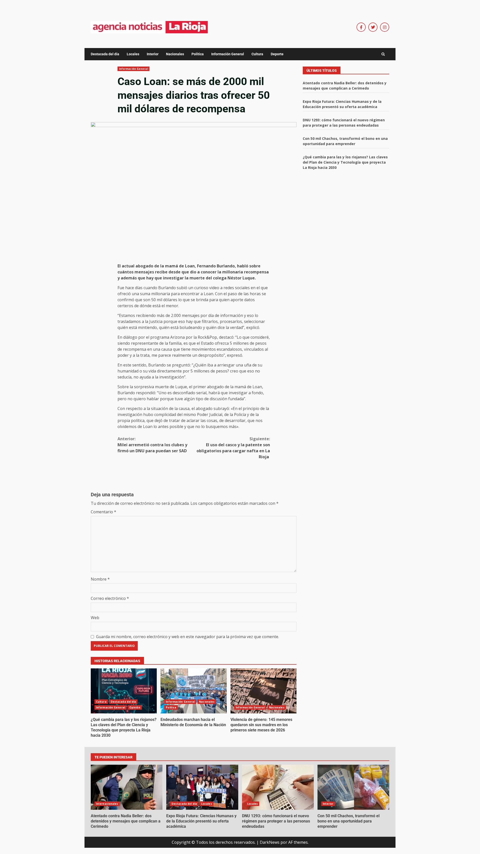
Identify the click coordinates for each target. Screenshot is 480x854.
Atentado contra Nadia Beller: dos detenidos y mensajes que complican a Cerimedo (126, 787)
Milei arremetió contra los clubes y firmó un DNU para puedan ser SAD (152, 445)
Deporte (277, 54)
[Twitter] (373, 27)
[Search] (383, 54)
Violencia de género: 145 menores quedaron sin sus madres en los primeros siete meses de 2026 (263, 690)
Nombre (100, 579)
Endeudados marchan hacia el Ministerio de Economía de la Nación (193, 690)
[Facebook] (361, 27)
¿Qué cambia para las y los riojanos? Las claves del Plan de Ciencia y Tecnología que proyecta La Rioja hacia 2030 (124, 690)
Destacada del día (105, 54)
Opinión (134, 707)
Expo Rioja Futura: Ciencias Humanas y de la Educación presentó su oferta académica (202, 787)
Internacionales (107, 803)
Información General (227, 54)
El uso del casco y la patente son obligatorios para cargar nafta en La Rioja (233, 448)
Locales (133, 54)
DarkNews (270, 842)
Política (198, 54)
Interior (152, 54)
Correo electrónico (110, 598)
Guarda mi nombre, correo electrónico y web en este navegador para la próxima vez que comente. (187, 636)
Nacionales (175, 54)
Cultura (257, 54)
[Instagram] (384, 27)
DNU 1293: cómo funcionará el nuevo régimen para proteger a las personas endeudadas (278, 787)
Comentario (103, 512)
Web (95, 617)
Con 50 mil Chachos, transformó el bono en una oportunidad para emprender (353, 787)
